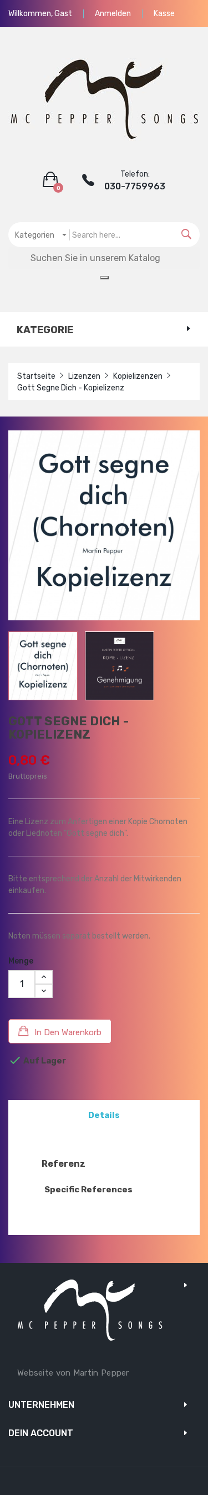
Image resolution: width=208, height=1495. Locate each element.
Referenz (63, 1163)
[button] (53, 180)
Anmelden (113, 13)
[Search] (186, 234)
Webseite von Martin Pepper (73, 1373)
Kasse (164, 13)
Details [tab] (104, 1115)
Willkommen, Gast (40, 13)
